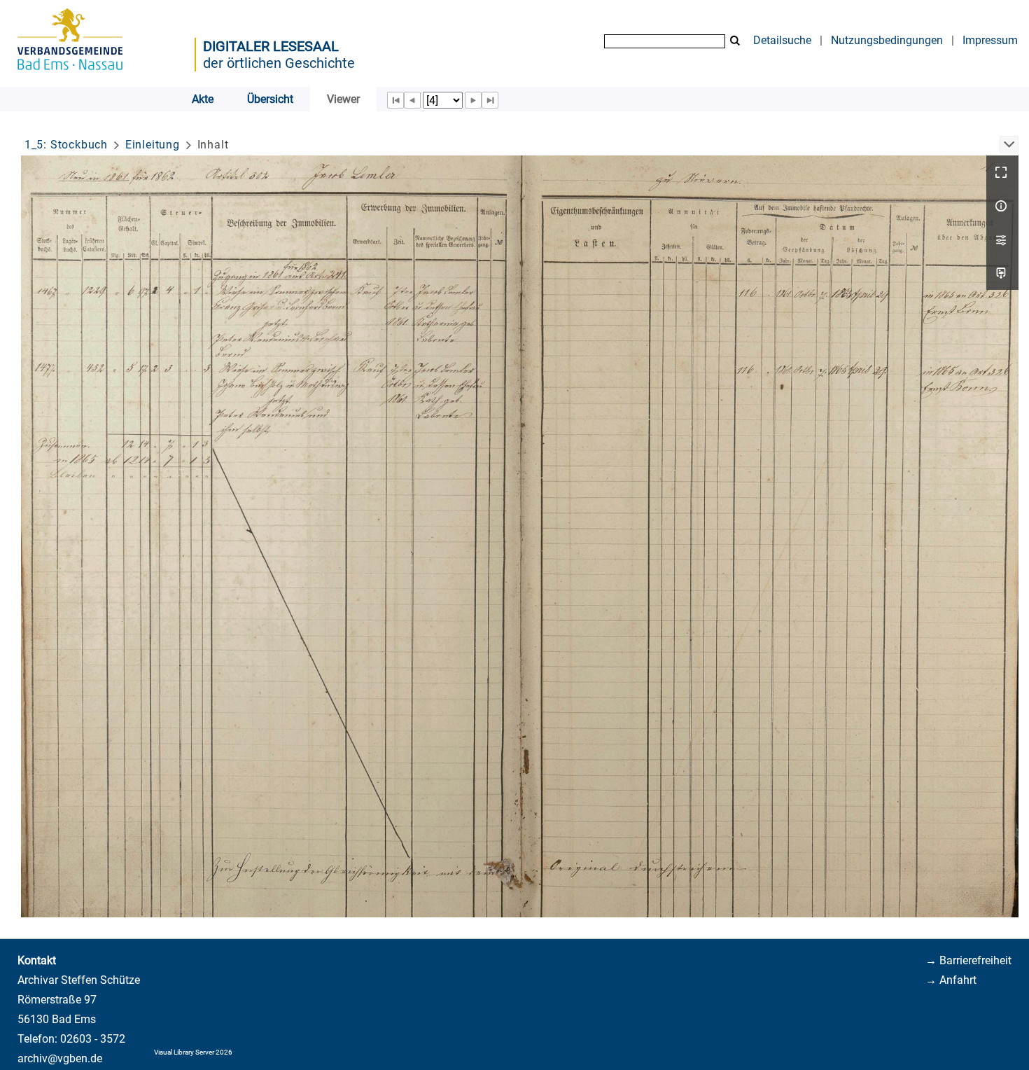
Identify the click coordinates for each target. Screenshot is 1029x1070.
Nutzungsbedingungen (887, 40)
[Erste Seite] (395, 100)
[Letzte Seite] (490, 100)
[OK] (735, 41)
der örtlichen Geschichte (279, 63)
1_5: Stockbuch (66, 144)
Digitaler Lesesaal (271, 46)
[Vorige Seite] (412, 100)
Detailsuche (782, 40)
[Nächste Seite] (473, 100)
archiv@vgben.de (60, 1058)
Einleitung (152, 144)
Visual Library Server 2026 (193, 1052)
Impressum (990, 40)
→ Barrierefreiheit (968, 960)
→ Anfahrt (950, 980)
